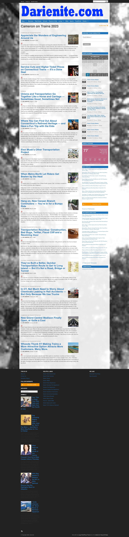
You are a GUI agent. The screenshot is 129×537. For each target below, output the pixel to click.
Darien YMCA (46, 380)
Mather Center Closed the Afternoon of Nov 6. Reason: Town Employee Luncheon (97, 100)
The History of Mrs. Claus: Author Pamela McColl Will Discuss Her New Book (96, 117)
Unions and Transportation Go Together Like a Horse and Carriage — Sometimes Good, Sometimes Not (42, 96)
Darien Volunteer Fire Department (51, 385)
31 (98, 74)
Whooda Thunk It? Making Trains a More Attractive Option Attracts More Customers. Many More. (42, 346)
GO (106, 1)
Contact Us (28, 1)
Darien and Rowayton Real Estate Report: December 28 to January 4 (94, 258)
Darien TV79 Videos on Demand (51, 405)
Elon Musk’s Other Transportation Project (40, 151)
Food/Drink (78, 21)
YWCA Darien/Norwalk (48, 396)
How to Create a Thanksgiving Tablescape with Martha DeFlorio (95, 92)
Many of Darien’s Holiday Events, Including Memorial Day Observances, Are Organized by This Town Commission (94, 191)
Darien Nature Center (48, 398)
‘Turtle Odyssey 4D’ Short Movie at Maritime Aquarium (35, 507)
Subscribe (103, 25)
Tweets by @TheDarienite (88, 209)
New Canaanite (93, 376)
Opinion (23, 91)
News (23, 21)
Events (85, 21)
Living (60, 21)
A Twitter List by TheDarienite (89, 263)
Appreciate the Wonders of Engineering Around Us (43, 37)
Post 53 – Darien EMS (48, 400)
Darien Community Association (50, 394)
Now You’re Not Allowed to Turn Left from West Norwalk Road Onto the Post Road (95, 222)
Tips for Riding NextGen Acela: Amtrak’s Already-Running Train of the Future (94, 176)
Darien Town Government (49, 374)
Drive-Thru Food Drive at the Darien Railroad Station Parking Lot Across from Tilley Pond (96, 108)
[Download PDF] (21, 43)
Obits (66, 21)
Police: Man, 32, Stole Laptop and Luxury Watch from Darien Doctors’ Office (94, 170)
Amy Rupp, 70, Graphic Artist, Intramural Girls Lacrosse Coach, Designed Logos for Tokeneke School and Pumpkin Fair (95, 195)
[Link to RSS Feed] (22, 530)
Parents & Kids (53, 21)
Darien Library (46, 378)
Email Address (87, 37)
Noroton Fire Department (49, 387)
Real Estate (38, 21)
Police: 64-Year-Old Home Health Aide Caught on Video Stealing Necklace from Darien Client (93, 238)
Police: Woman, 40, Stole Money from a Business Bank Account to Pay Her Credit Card (95, 215)
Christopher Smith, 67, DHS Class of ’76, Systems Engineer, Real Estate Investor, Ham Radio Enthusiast (95, 232)
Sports (72, 21)
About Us (22, 1)
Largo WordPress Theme (84, 535)
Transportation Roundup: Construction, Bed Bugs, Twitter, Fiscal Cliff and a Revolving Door (43, 232)
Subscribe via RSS (96, 204)
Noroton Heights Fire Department (51, 389)
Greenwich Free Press (95, 374)
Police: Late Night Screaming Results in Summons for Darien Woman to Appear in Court (94, 198)
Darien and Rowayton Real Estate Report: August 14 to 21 (94, 185)
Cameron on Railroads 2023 (30, 64)
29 (84, 61)
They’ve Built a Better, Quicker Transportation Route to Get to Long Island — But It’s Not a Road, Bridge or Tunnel (43, 266)
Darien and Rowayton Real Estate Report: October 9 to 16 (93, 250)
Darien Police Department (49, 382)
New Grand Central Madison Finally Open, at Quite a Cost (41, 319)
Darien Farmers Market (93, 79)
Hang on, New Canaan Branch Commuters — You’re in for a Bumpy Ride (42, 203)
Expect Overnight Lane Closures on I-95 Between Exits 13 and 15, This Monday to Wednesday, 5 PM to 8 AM (94, 218)
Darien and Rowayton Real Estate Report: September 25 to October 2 (94, 188)
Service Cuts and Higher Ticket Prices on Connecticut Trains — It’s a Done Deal (42, 69)
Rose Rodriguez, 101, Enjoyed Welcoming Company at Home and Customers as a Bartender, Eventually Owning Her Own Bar (95, 183)
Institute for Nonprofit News (101, 535)
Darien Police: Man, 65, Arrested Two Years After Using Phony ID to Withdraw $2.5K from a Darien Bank (94, 173)
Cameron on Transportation (31, 33)
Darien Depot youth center (49, 403)
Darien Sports (87, 266)
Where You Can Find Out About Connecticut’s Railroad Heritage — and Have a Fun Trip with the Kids (43, 123)
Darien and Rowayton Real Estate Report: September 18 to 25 (94, 247)
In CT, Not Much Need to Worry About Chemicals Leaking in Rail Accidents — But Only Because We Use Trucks (43, 291)
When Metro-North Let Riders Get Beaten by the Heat (40, 175)
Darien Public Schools (48, 376)
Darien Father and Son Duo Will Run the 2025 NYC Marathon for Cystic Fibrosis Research (94, 179)
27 (84, 74)
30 (87, 61)
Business (30, 21)
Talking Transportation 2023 (31, 118)
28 (87, 74)
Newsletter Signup (34, 1)
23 (95, 71)
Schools (45, 21)
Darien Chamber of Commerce (50, 391)
